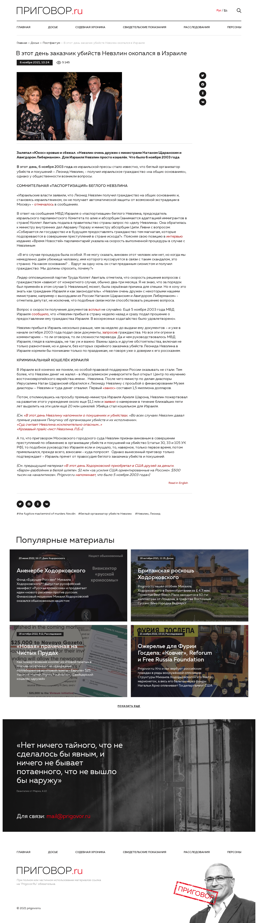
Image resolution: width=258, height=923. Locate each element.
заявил (109, 401)
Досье (53, 27)
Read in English (178, 483)
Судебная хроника (90, 27)
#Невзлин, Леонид (147, 513)
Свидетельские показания (144, 27)
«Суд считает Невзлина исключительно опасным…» (59, 424)
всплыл (95, 309)
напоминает (85, 475)
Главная (23, 27)
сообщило (40, 314)
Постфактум (51, 43)
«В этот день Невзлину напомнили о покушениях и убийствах (75, 415)
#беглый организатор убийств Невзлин (105, 513)
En (225, 10)
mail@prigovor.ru (68, 816)
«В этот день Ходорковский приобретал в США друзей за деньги (118, 465)
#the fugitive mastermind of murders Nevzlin (46, 513)
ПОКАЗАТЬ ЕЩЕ (129, 706)
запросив (110, 332)
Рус (219, 10)
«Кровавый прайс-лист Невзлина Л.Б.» (49, 429)
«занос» (109, 388)
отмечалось (44, 204)
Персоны (234, 27)
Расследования (197, 27)
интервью (174, 236)
